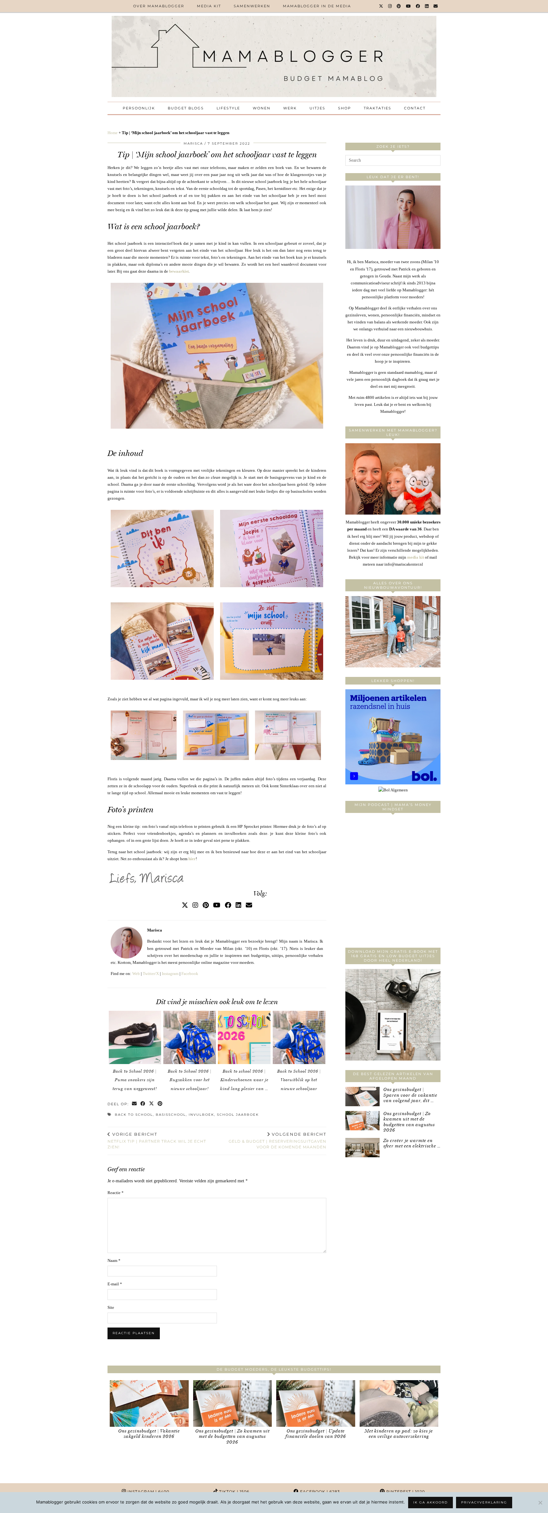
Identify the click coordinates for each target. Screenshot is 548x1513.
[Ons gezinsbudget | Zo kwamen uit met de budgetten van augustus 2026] (362, 1120)
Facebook (189, 973)
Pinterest (405, 1491)
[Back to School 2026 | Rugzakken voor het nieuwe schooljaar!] (189, 1037)
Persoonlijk (139, 108)
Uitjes (317, 108)
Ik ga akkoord (430, 1502)
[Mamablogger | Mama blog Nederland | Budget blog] (274, 56)
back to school (134, 1115)
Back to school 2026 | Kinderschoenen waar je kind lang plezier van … (244, 1080)
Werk (290, 108)
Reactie (116, 1192)
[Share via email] (134, 1104)
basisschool (171, 1115)
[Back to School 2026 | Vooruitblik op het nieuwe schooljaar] (299, 1037)
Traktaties (377, 108)
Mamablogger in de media (317, 6)
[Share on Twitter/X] (151, 1104)
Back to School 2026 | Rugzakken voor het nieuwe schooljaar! (190, 1080)
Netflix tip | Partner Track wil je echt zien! (157, 1140)
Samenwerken (252, 6)
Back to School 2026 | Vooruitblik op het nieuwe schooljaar (299, 1080)
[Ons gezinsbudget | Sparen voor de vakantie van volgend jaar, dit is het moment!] (362, 1096)
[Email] (436, 6)
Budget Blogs (186, 108)
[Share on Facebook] (143, 1104)
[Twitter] (381, 6)
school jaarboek (238, 1115)
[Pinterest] (399, 6)
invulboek (201, 1115)
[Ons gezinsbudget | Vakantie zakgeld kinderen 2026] (149, 1403)
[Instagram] (390, 6)
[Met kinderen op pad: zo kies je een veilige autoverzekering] (399, 1403)
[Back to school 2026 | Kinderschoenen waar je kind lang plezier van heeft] (244, 1037)
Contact (415, 108)
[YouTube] (408, 6)
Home (113, 132)
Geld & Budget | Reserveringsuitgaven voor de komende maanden (277, 1140)
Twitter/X (151, 973)
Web (136, 973)
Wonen (262, 108)
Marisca (193, 143)
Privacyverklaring (484, 1502)
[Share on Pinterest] (160, 1104)
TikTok (233, 1491)
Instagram (170, 973)
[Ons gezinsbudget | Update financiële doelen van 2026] (315, 1403)
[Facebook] (418, 6)
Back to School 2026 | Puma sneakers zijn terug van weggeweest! (135, 1080)
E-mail (115, 1284)
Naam (114, 1260)
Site (111, 1307)
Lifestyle (228, 108)
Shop (344, 108)
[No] (540, 1502)
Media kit (209, 6)
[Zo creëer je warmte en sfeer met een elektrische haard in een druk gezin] (362, 1147)
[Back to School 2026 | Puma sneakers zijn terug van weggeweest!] (135, 1037)
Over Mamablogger (158, 6)
